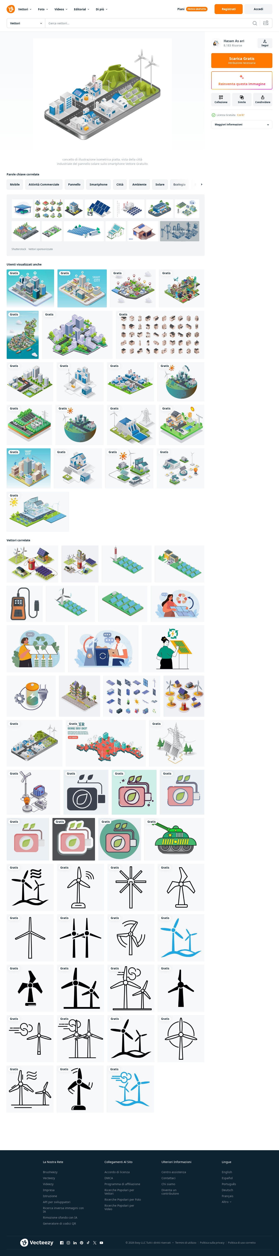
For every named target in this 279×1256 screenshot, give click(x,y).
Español (227, 1178)
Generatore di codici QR (59, 1223)
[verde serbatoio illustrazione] (174, 839)
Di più (100, 9)
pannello (74, 184)
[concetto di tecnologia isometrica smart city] (29, 468)
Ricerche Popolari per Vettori (119, 1191)
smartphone (98, 184)
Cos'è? (240, 115)
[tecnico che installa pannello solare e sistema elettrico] (181, 425)
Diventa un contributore (170, 1191)
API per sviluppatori (56, 1202)
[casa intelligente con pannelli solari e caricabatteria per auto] (129, 468)
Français (227, 1196)
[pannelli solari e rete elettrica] (29, 425)
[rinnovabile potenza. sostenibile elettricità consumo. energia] (177, 604)
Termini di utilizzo (185, 1242)
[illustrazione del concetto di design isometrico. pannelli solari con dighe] (131, 425)
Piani (180, 9)
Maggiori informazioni (228, 124)
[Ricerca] (254, 23)
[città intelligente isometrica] (82, 288)
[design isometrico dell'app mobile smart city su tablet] (30, 288)
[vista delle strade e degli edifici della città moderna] (77, 335)
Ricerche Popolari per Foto (122, 1199)
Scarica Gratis (241, 60)
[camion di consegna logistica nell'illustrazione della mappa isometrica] (133, 288)
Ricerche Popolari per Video (119, 1207)
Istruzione (50, 1196)
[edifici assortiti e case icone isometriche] (160, 335)
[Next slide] (198, 184)
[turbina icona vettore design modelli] (30, 887)
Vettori (23, 9)
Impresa (49, 1190)
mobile (15, 184)
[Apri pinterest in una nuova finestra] (81, 1242)
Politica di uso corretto (242, 1242)
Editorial (80, 9)
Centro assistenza (173, 1172)
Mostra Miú (180, 231)
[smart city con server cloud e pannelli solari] (180, 381)
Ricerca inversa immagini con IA (63, 1209)
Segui (264, 45)
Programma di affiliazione (122, 1184)
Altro (225, 1202)
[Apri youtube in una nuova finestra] (101, 1242)
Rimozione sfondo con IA (60, 1217)
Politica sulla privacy (212, 1242)
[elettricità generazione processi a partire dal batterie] (31, 696)
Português (229, 1184)
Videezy (48, 1184)
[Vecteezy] (11, 9)
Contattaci (168, 1178)
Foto (41, 9)
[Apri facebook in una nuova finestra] (61, 1242)
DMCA (108, 1178)
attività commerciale (44, 184)
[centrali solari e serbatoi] (180, 468)
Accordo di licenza (117, 1172)
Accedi (258, 9)
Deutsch (227, 1190)
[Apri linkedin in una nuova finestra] (75, 1242)
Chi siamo (168, 1184)
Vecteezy (49, 1178)
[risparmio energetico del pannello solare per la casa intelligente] (38, 512)
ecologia (179, 184)
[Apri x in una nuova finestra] (94, 1242)
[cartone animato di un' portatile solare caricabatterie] (25, 604)
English (227, 1172)
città (119, 184)
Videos (59, 9)
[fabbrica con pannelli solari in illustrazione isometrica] (79, 425)
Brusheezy (50, 1172)
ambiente (139, 184)
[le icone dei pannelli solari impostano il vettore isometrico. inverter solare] (131, 696)
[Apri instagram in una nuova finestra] (68, 1242)
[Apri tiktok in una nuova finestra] (88, 1242)
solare (160, 184)
